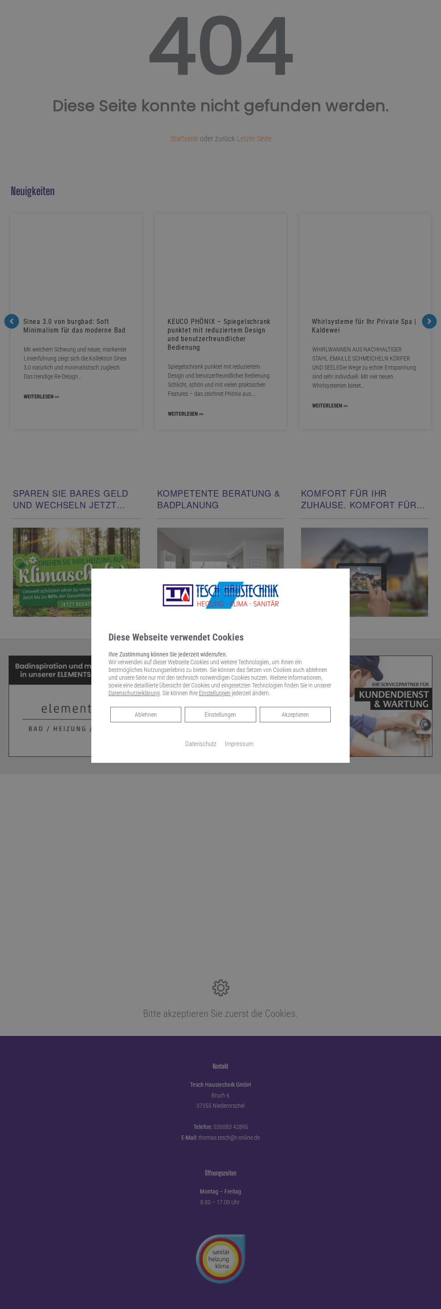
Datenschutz (200, 744)
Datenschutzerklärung (134, 693)
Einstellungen (220, 714)
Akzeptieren (295, 714)
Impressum (239, 744)
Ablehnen (145, 714)
